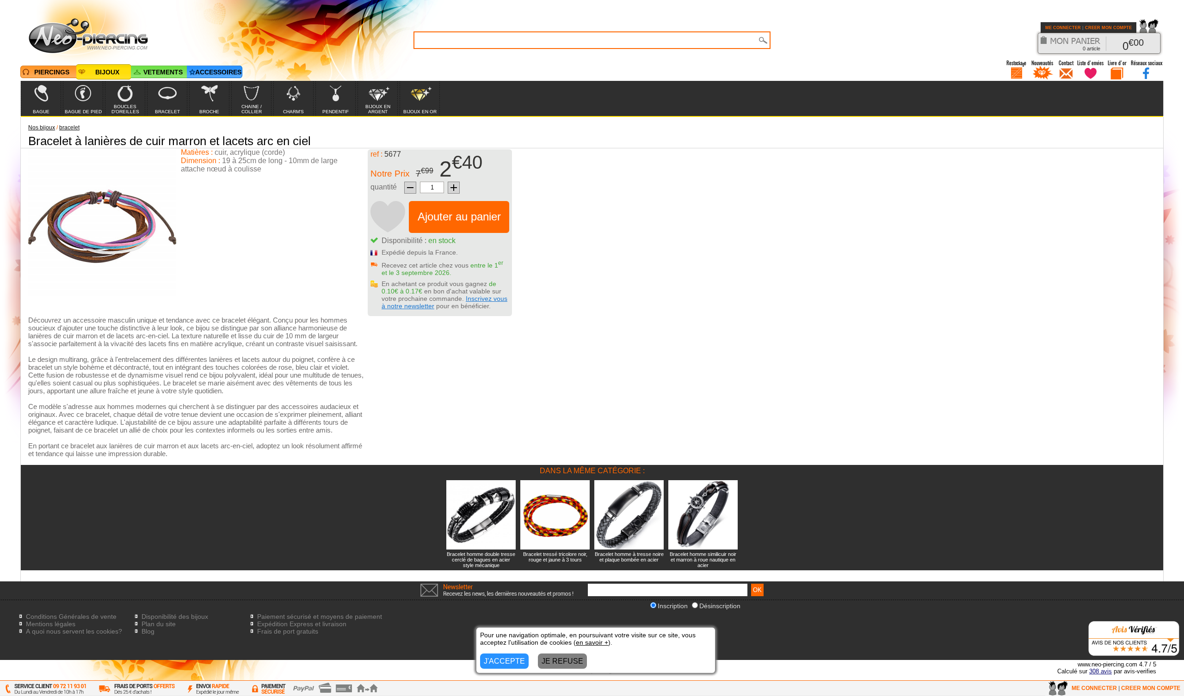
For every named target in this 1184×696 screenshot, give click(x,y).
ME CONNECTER (1063, 27)
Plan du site (159, 624)
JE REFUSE (562, 661)
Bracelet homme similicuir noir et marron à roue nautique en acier (703, 559)
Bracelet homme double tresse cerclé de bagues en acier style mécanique (481, 559)
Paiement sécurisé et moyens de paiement (319, 616)
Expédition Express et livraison (301, 624)
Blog (148, 631)
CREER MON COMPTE (1108, 27)
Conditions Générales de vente (71, 616)
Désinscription (719, 606)
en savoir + (592, 642)
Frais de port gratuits (287, 631)
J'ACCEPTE (504, 661)
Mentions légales (50, 624)
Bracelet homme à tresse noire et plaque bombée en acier (629, 556)
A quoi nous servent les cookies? (74, 631)
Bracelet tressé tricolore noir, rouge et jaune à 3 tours (555, 556)
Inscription (673, 606)
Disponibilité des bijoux (175, 616)
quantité (383, 187)
